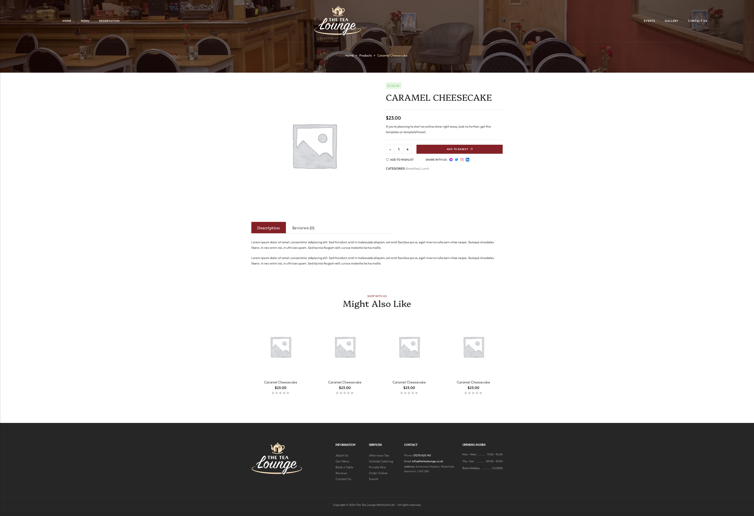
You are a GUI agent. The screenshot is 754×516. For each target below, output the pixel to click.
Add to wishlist (402, 159)
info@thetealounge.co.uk (427, 461)
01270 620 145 (422, 455)
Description (268, 227)
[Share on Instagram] (462, 159)
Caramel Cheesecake (280, 382)
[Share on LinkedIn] (467, 159)
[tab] (268, 227)
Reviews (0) (303, 227)
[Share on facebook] (451, 159)
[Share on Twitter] (456, 159)
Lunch (425, 168)
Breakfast (412, 168)
